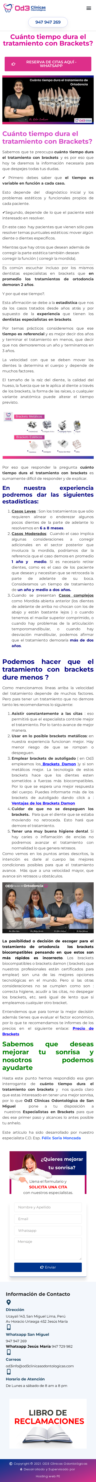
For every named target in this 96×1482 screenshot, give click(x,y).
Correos (13, 1359)
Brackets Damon (58, 764)
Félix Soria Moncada (61, 1138)
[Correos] (8, 1352)
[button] (89, 8)
